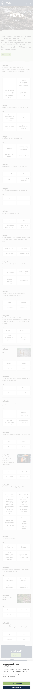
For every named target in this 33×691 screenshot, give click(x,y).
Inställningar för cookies (16, 687)
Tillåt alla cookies (16, 683)
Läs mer (5, 679)
